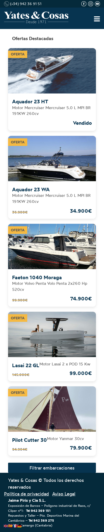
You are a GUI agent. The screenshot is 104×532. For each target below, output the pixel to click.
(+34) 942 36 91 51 (25, 4)
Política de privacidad (26, 493)
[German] (19, 524)
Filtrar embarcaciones (52, 468)
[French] (15, 524)
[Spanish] (10, 524)
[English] (6, 524)
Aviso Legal (63, 493)
